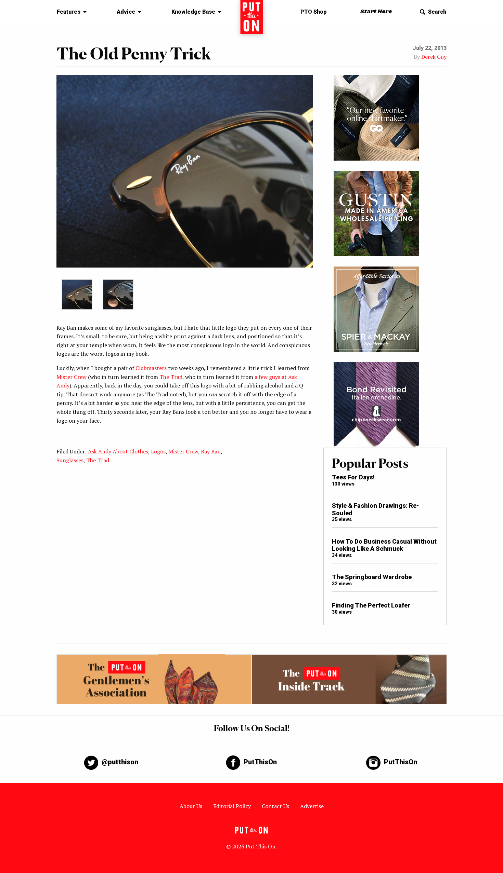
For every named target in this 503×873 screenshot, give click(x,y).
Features (68, 12)
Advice (126, 12)
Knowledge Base (193, 12)
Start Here (376, 12)
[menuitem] (70, 11)
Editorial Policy (232, 806)
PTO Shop (313, 12)
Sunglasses (69, 460)
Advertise (312, 806)
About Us (191, 806)
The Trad (170, 377)
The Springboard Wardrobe (372, 577)
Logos (158, 451)
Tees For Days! (353, 477)
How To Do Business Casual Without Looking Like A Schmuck (384, 545)
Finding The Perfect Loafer (371, 605)
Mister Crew (71, 377)
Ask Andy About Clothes (118, 451)
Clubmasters (151, 368)
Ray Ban (211, 451)
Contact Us (275, 806)
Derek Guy (434, 56)
